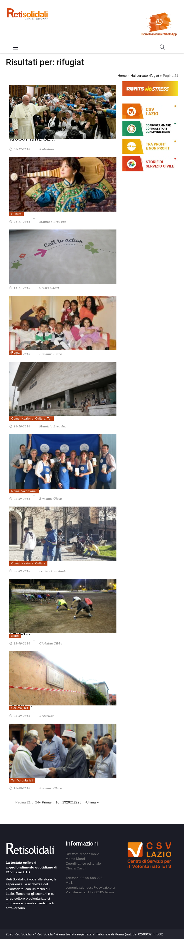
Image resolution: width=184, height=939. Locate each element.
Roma (15, 491)
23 (79, 802)
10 (57, 802)
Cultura (16, 214)
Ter (49, 418)
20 (68, 802)
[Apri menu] (15, 48)
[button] (162, 48)
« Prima (45, 802)
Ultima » (92, 802)
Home (122, 75)
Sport (15, 636)
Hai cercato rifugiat (145, 75)
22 (76, 802)
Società (16, 708)
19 (64, 802)
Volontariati (29, 491)
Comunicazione (22, 418)
